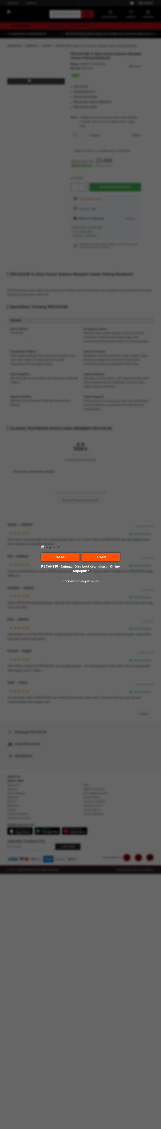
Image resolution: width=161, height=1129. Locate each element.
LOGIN (100, 557)
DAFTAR (60, 557)
